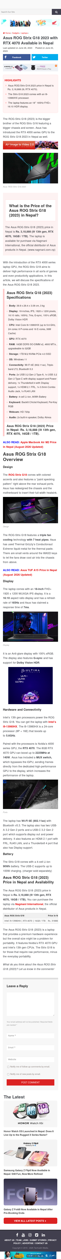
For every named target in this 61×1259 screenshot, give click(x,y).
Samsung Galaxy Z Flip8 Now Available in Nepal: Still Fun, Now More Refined (27, 1172)
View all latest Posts (30, 1220)
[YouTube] (23, 1234)
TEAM (18, 1240)
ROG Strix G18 (17, 475)
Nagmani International (29, 904)
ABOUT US (9, 1240)
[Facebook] (17, 1234)
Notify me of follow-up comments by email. (30, 1066)
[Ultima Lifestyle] (30, 686)
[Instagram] (30, 1234)
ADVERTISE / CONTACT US (35, 1243)
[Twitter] (36, 1234)
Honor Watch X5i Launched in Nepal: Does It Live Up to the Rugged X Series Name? (29, 1132)
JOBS (25, 1240)
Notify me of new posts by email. (25, 1073)
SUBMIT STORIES (38, 1240)
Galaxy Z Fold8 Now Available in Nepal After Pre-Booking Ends (28, 1211)
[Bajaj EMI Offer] (30, 1255)
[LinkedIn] (43, 1234)
